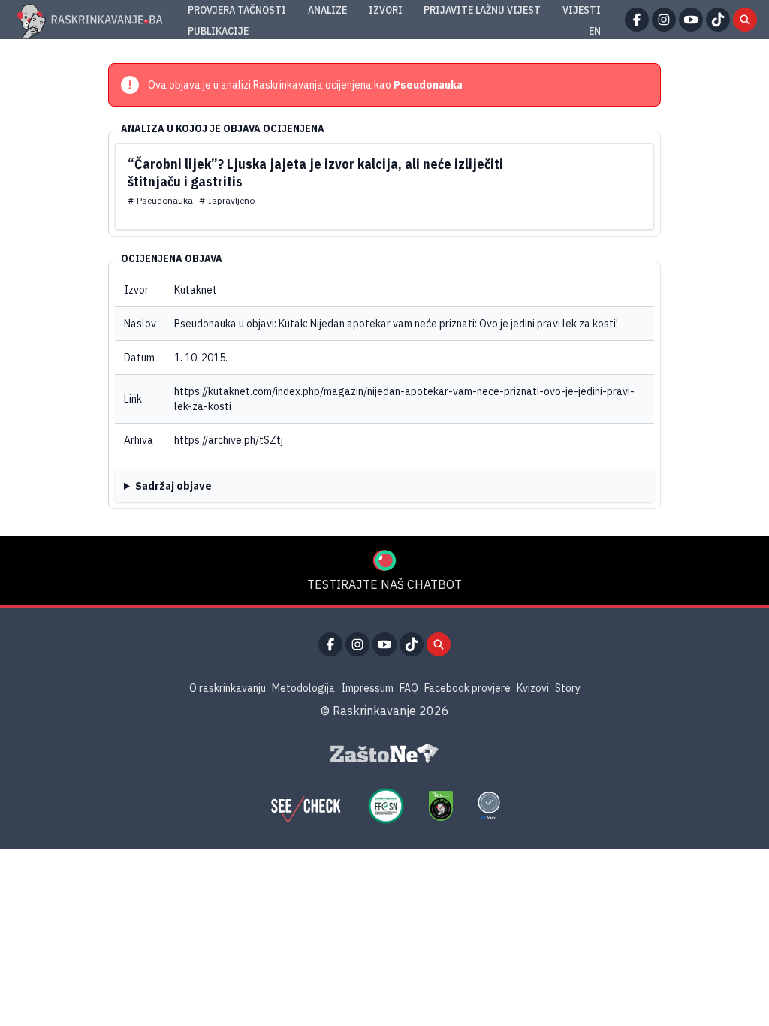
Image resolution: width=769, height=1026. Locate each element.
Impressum (367, 688)
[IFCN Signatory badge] (441, 806)
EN (595, 31)
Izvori (386, 10)
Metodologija (303, 688)
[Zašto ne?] (384, 753)
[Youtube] (691, 20)
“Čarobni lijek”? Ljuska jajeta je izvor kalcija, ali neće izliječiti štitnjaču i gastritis (315, 172)
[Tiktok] (718, 20)
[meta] (489, 806)
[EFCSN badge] (386, 806)
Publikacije (218, 31)
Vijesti (581, 10)
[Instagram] (664, 20)
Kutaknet (195, 290)
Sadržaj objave (173, 486)
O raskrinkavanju (227, 688)
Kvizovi (533, 688)
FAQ (409, 688)
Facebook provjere (467, 688)
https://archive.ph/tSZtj (228, 440)
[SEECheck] (305, 806)
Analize (327, 10)
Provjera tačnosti (237, 10)
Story (568, 688)
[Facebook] (637, 20)
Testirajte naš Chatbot (384, 584)
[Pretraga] (745, 20)
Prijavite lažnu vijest (482, 10)
